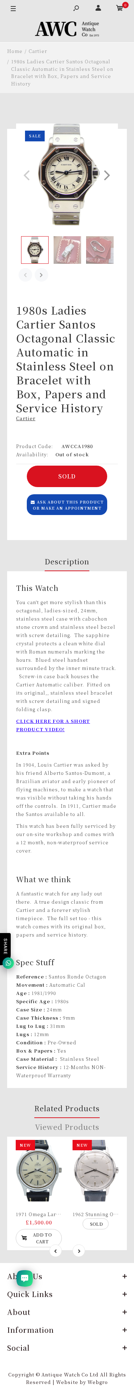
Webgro (98, 1382)
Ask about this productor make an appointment (68, 505)
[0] (119, 9)
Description (67, 561)
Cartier (25, 418)
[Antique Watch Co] (67, 30)
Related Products (67, 1108)
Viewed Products (67, 1127)
